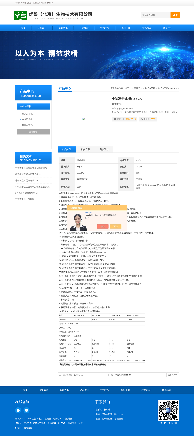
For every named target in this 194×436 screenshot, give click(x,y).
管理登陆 (28, 427)
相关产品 (85, 149)
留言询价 (104, 149)
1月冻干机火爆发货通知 (26, 193)
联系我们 (167, 28)
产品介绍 (66, 149)
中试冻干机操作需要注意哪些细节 (31, 168)
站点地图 (68, 418)
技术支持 (104, 28)
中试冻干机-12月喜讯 (25, 199)
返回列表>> (172, 375)
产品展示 (84, 28)
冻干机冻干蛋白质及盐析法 (28, 174)
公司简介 (42, 28)
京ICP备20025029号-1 (34, 423)
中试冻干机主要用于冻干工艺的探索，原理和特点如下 (33, 186)
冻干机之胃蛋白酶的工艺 (26, 180)
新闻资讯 (63, 28)
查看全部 (33, 131)
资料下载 (125, 28)
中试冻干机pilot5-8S (123, 375)
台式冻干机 (27, 119)
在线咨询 (146, 28)
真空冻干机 (27, 124)
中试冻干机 (25, 106)
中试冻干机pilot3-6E (75, 375)
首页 (23, 28)
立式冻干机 (27, 114)
